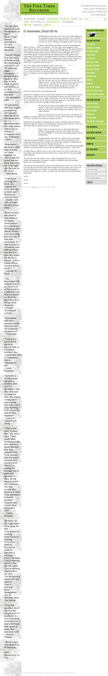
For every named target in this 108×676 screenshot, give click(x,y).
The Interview (92, 126)
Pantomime (91, 72)
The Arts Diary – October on (58, 19)
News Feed (90, 114)
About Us (47, 24)
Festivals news (92, 51)
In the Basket (92, 110)
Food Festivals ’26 (53, 21)
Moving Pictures (93, 65)
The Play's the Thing (94, 90)
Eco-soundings (68, 21)
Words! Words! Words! (95, 94)
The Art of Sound (93, 87)
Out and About (92, 149)
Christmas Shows (93, 47)
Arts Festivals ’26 (37, 21)
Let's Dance (91, 58)
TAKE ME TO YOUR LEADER (95, 30)
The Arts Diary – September (34, 19)
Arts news (91, 44)
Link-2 (73, 672)
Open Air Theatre (93, 69)
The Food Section (93, 99)
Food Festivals (92, 103)
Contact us (37, 24)
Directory (28, 24)
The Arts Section (93, 40)
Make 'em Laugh (92, 62)
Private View (91, 76)
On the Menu (91, 117)
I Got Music (91, 54)
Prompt (89, 80)
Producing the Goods (95, 121)
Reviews (74, 19)
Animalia (90, 143)
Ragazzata (91, 155)
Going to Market (93, 107)
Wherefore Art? (56, 672)
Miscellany (91, 138)
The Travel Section (94, 132)
